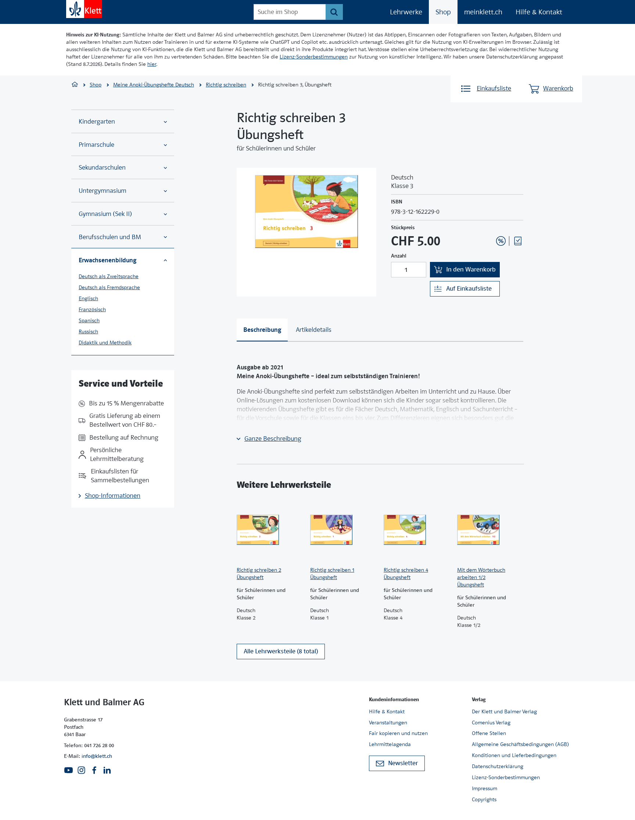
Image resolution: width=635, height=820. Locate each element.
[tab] (262, 330)
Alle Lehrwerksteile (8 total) (281, 651)
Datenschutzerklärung (497, 766)
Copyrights (484, 799)
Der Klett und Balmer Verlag (504, 711)
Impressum (484, 788)
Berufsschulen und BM (110, 237)
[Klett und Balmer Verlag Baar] (75, 85)
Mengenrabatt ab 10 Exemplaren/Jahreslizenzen (489, 221)
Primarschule (96, 145)
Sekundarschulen (102, 167)
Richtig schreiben (226, 84)
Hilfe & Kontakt (539, 12)
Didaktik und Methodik (105, 342)
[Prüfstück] (517, 240)
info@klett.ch (97, 756)
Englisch (88, 298)
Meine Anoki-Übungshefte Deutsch (153, 84)
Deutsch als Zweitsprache (109, 276)
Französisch (92, 309)
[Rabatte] (500, 240)
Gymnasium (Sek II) (105, 214)
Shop (443, 12)
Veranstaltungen (388, 722)
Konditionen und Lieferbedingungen (514, 755)
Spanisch (89, 320)
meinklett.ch (483, 12)
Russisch (88, 331)
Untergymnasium (102, 191)
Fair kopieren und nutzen (398, 733)
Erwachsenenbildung (107, 260)
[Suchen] (334, 12)
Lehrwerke (406, 12)
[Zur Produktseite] (270, 529)
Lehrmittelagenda (390, 744)
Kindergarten (97, 121)
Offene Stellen (489, 733)
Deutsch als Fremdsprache (109, 287)
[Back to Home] (84, 9)
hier (151, 64)
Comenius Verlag (491, 722)
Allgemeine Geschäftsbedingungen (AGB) (520, 744)
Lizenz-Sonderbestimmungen (314, 56)
